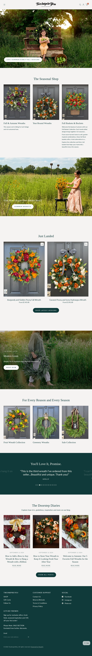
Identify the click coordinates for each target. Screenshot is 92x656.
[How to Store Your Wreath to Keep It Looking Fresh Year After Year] (46, 531)
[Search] (80, 4)
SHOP (6, 597)
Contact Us (37, 597)
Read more (16, 565)
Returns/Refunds (39, 600)
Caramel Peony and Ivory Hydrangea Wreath (68, 300)
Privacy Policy (38, 606)
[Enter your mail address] (28, 637)
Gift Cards (7, 600)
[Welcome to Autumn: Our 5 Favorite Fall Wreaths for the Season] (75, 531)
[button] (23, 59)
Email (5, 633)
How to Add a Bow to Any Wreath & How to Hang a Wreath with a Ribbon (16, 559)
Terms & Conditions (40, 603)
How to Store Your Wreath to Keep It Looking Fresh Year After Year (46, 559)
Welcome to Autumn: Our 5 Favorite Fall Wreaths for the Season (75, 559)
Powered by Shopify (37, 647)
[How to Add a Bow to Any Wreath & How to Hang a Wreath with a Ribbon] (17, 531)
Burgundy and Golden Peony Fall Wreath (24, 300)
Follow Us (7, 603)
